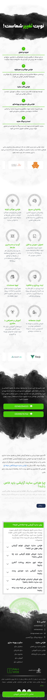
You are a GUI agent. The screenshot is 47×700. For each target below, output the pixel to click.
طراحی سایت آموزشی (39, 650)
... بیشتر (43, 685)
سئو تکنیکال (18, 650)
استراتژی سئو (18, 662)
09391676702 (22, 414)
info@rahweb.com (36, 633)
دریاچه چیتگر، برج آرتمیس (34, 637)
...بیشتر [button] (41, 505)
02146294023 (22, 406)
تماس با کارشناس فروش (23, 694)
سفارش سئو (18, 646)
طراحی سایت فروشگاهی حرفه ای (15, 465)
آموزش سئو (19, 658)
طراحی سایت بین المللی (38, 646)
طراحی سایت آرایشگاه (38, 654)
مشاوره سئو (19, 654)
